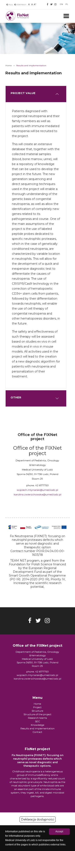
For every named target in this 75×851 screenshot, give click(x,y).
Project (37, 707)
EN (61, 4)
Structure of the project (37, 714)
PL (66, 4)
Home (8, 65)
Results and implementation (37, 728)
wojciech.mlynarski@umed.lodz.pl (37, 489)
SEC (37, 721)
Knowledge (37, 724)
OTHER (15, 397)
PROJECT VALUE (22, 93)
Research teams (37, 717)
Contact (37, 731)
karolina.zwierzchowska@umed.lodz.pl (37, 494)
